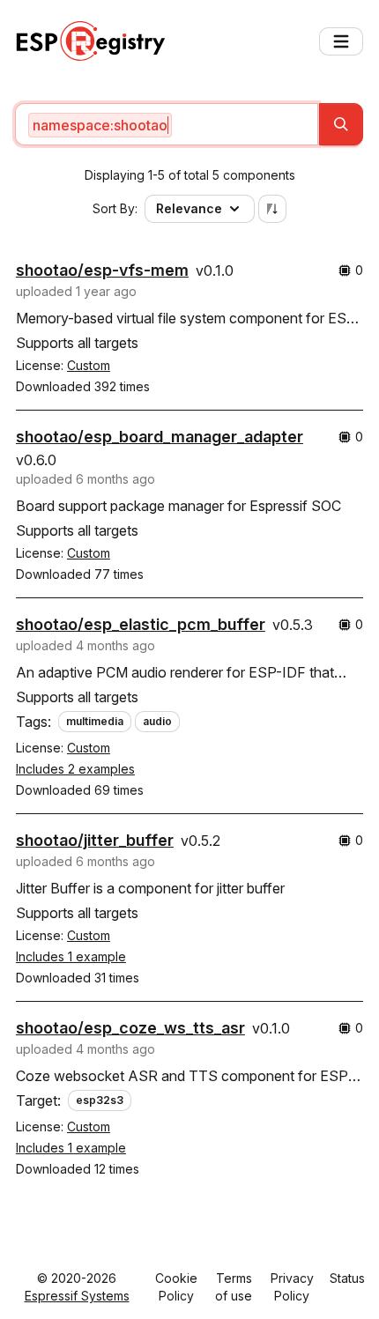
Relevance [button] (189, 208)
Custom (88, 365)
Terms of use (233, 1287)
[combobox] (166, 124)
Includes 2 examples (75, 768)
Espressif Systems (77, 1295)
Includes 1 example (71, 956)
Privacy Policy (292, 1287)
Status (347, 1278)
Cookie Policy (176, 1287)
